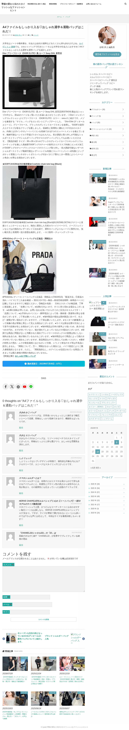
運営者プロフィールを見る (107, 54)
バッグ (36, 35)
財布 (94, 149)
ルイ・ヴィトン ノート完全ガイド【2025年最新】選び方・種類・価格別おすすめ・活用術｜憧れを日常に (71, 679)
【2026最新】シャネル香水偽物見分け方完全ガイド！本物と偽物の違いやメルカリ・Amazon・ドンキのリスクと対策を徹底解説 (116, 185)
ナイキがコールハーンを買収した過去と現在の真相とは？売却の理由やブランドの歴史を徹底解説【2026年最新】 (116, 229)
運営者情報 (53, 4)
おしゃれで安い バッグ (25, 356)
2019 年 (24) (95, 513)
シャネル (104, 395)
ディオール (120, 411)
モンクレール (94, 403)
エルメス (117, 415)
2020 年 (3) (94, 509)
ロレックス (93, 399)
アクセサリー (98, 109)
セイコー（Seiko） (97, 407)
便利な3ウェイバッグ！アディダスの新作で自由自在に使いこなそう (72, 713)
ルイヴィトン (94, 395)
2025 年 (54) (95, 488)
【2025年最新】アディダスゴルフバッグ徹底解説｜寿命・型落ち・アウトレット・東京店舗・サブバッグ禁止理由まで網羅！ (43, 680)
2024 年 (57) (95, 492)
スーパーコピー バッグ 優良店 (103, 80)
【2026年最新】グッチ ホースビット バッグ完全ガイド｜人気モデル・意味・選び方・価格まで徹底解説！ (15, 679)
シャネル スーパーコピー (101, 74)
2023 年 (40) (95, 496)
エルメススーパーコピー (101, 77)
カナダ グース (94, 419)
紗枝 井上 (18, 35)
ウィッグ (96, 116)
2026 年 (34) (95, 484)
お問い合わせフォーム (93, 4)
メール (7, 604)
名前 (6, 597)
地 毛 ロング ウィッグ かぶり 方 (116, 352)
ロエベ (109, 407)
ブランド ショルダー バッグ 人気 (57, 637)
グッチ (111, 411)
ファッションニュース (101, 129)
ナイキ (102, 399)
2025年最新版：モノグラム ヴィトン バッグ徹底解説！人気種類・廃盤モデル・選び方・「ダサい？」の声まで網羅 (15, 715)
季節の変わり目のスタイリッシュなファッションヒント (13, 7)
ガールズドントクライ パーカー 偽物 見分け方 (116, 324)
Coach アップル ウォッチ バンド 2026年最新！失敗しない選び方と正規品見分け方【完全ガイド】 (116, 207)
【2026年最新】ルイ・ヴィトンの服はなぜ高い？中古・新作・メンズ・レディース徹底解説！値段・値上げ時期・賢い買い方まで (116, 280)
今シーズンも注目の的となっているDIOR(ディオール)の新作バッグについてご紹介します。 (30, 637)
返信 (21, 428)
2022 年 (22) (95, 500)
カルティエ (102, 411)
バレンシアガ (106, 415)
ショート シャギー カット (116, 366)
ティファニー (94, 415)
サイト (6, 612)
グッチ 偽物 (95, 86)
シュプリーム (107, 419)
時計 (94, 135)
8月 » (98, 468)
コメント (8, 565)
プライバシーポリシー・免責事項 (71, 4)
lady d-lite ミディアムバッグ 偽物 (116, 339)
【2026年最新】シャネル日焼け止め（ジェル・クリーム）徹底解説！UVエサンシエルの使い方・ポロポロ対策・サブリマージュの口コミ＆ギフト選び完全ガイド (116, 254)
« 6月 (93, 468)
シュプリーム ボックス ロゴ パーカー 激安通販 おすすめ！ (116, 309)
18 (97, 452)
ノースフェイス (117, 395)
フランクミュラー (108, 403)
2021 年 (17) (95, 505)
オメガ (116, 407)
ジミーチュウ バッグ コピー (102, 83)
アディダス (111, 399)
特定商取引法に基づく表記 (37, 4)
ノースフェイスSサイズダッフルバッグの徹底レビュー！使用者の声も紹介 (43, 714)
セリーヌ (92, 411)
